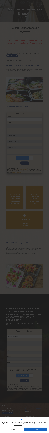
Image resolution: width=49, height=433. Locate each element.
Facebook (19, 425)
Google (15, 425)
